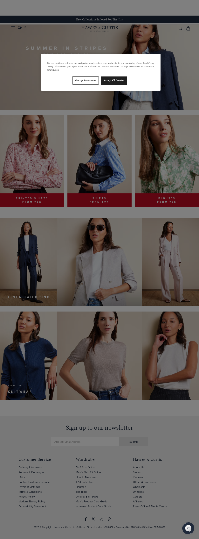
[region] (101, 72)
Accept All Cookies (114, 80)
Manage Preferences (85, 80)
